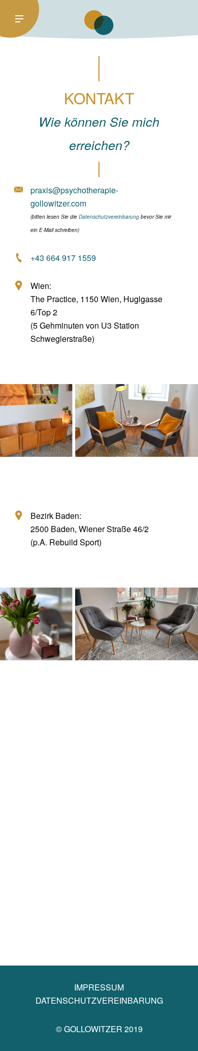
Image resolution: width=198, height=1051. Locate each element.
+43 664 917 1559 (63, 258)
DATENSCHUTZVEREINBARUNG (99, 1000)
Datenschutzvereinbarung (109, 216)
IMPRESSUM (99, 987)
